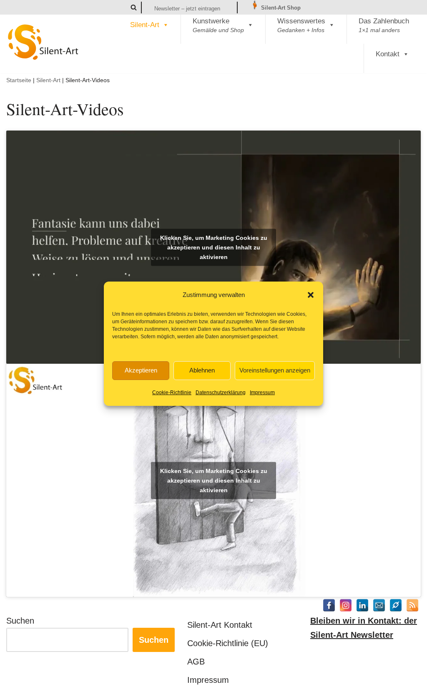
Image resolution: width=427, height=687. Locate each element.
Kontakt (387, 54)
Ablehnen (202, 370)
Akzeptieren (141, 370)
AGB (196, 661)
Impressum (262, 392)
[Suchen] (134, 7)
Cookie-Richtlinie (171, 392)
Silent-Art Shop (280, 8)
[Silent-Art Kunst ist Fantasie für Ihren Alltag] (43, 42)
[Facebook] (329, 605)
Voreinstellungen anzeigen (274, 370)
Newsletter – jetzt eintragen (187, 8)
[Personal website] (395, 605)
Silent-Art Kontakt (219, 624)
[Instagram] (345, 605)
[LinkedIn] (362, 605)
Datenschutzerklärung (221, 392)
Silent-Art (144, 25)
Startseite (18, 80)
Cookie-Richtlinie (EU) (227, 643)
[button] (310, 295)
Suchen (20, 620)
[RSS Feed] (412, 605)
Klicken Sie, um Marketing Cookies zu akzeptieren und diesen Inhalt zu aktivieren (213, 247)
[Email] (379, 605)
